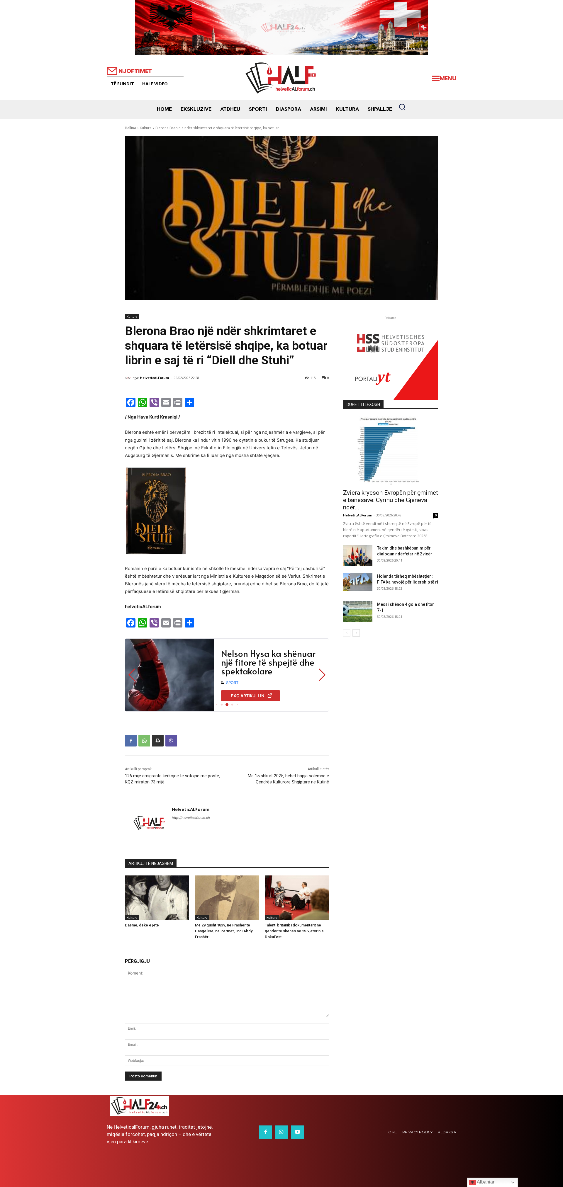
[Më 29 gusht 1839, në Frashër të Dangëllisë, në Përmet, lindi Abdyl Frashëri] (227, 897)
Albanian (486, 1181)
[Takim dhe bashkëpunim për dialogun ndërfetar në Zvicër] (357, 555)
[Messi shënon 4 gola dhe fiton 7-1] (357, 611)
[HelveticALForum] (129, 378)
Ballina (130, 127)
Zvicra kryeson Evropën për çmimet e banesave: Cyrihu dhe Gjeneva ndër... (390, 500)
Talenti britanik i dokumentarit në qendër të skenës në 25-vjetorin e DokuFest (294, 931)
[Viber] (171, 740)
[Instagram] (281, 1131)
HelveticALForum (154, 377)
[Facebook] (131, 740)
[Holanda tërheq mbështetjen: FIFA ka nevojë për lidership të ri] (357, 582)
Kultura (146, 127)
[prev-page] (346, 633)
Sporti (232, 682)
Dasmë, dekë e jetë (142, 925)
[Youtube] (297, 1131)
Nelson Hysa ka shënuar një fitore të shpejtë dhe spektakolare (268, 662)
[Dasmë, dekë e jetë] (157, 897)
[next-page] (356, 633)
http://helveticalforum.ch (191, 818)
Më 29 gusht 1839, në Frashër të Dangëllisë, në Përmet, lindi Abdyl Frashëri (224, 931)
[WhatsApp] (144, 740)
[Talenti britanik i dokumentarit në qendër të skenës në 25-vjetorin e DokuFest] (297, 897)
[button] (402, 107)
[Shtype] (158, 740)
